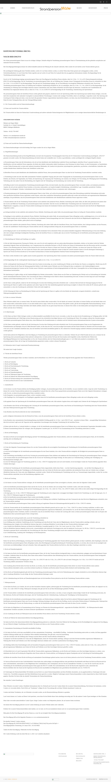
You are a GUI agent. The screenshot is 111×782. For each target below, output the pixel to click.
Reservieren (93, 8)
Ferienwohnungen (28, 8)
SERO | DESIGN (12, 779)
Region (78, 760)
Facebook (62, 754)
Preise (106, 8)
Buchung (79, 754)
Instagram (63, 756)
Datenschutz (91, 779)
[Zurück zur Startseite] (55, 8)
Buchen (79, 8)
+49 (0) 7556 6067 (98, 760)
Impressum (103, 779)
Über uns (79, 758)
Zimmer (12, 8)
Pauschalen (80, 756)
